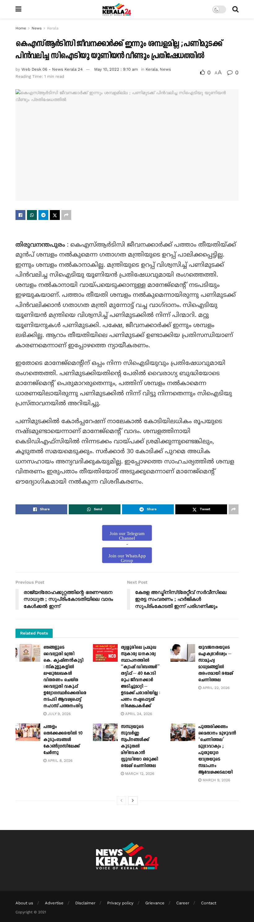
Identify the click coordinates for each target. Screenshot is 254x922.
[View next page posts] (133, 800)
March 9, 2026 (215, 780)
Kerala (53, 28)
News (37, 28)
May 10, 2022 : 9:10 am (116, 69)
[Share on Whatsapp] (32, 215)
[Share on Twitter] (55, 215)
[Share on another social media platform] (66, 215)
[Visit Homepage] (117, 9)
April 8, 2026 (59, 760)
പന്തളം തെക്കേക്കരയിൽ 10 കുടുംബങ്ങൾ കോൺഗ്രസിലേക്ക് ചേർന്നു (62, 740)
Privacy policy (120, 903)
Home (20, 28)
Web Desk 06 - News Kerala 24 (52, 69)
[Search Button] (235, 9)
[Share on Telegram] (43, 215)
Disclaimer (85, 903)
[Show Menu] (18, 9)
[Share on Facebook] (20, 215)
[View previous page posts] (121, 800)
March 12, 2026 (139, 773)
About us (24, 903)
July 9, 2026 (58, 714)
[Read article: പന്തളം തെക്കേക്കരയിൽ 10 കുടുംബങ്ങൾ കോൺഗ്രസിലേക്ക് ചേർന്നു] (27, 732)
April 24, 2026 (138, 714)
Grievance (154, 903)
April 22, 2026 (215, 688)
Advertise (54, 903)
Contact (208, 903)
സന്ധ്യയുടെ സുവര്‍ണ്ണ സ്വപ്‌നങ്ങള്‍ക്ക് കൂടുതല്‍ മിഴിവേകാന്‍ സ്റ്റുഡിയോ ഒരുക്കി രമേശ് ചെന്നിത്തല (139, 746)
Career (182, 903)
